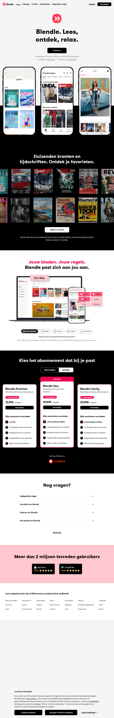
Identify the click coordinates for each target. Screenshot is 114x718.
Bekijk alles (57, 532)
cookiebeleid (94, 701)
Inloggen (92, 4)
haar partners (32, 698)
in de (49, 59)
